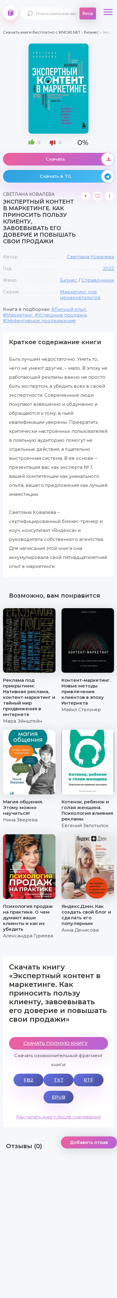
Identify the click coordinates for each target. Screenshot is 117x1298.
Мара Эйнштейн (22, 721)
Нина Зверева (20, 820)
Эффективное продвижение (41, 320)
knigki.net (10, 12)
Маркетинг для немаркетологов (80, 294)
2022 (108, 268)
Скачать (55, 159)
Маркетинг (19, 315)
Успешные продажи (62, 315)
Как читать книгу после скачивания (58, 1117)
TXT (59, 1080)
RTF (88, 1080)
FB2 (28, 1080)
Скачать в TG (55, 176)
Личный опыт (70, 309)
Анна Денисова (80, 930)
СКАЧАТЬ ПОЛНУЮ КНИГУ (55, 1043)
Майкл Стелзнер (81, 709)
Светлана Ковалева (90, 256)
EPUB (58, 1097)
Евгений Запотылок (85, 825)
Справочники (97, 280)
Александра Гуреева (28, 936)
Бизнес (68, 280)
